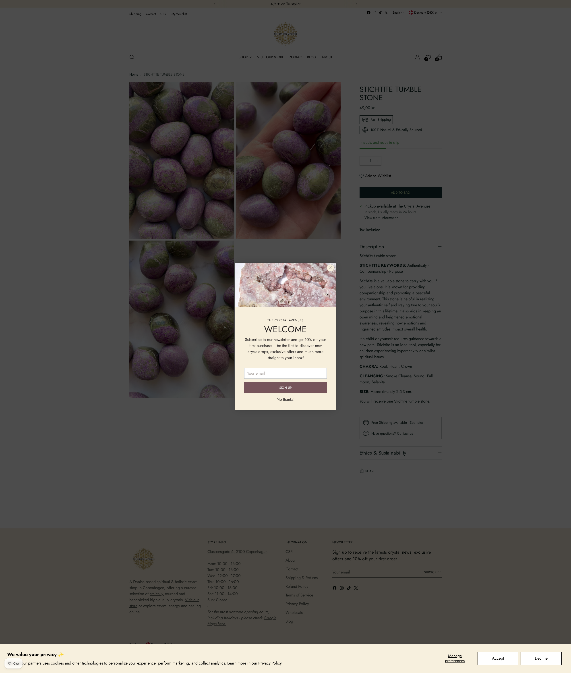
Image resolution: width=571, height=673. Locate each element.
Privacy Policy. (270, 663)
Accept (498, 658)
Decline (541, 658)
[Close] (330, 267)
